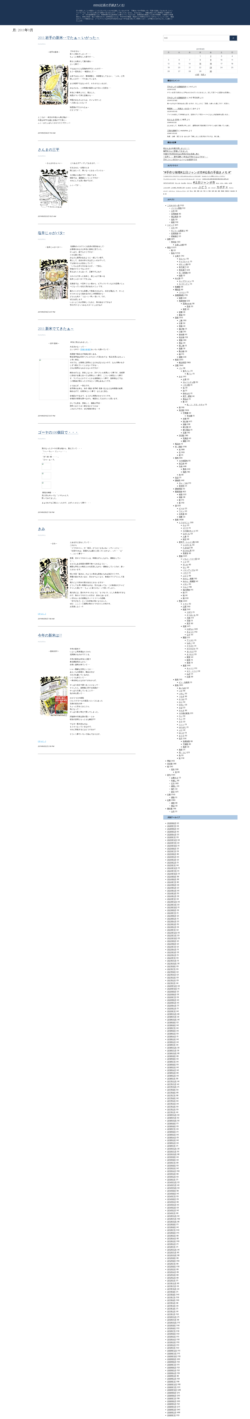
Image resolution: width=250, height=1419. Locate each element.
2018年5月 (171, 1067)
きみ (41, 528)
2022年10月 (172, 938)
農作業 (169, 809)
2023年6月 (171, 916)
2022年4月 (171, 949)
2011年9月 (171, 1292)
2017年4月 (171, 1104)
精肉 (177, 458)
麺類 (184, 441)
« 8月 (197, 75)
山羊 (173, 811)
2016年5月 (171, 1135)
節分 (173, 792)
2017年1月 (171, 1112)
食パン (189, 374)
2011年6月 (171, 1300)
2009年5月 (171, 1370)
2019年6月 (171, 1031)
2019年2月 (171, 1042)
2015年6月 (171, 1166)
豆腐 (213, 191)
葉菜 (184, 665)
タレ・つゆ (183, 483)
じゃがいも (187, 545)
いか (180, 691)
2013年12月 (172, 1216)
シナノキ (165, 191)
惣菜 (177, 318)
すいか (185, 565)
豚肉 (184, 469)
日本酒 (181, 514)
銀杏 (216, 191)
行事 (169, 795)
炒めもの (186, 393)
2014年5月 (171, 1202)
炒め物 (181, 334)
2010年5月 (171, 1337)
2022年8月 (171, 944)
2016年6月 (171, 1132)
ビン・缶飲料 (184, 682)
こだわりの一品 (173, 205)
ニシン (181, 724)
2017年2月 (171, 1109)
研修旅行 (174, 236)
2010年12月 (172, 1317)
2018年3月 (171, 1073)
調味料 (177, 480)
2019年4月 (171, 1036)
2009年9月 (171, 1359)
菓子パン (186, 371)
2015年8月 (171, 1160)
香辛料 (181, 486)
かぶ (184, 525)
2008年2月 (171, 1412)
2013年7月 (171, 1230)
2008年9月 (171, 1393)
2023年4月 (171, 921)
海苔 (184, 309)
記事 (169, 800)
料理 (177, 360)
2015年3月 (171, 1174)
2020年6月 (171, 1000)
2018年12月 (172, 1048)
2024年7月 (171, 882)
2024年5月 (171, 888)
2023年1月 (171, 930)
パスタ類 (186, 385)
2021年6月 (171, 972)
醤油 (180, 315)
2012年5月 (171, 1269)
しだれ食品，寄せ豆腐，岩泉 (178, 187)
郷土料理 (182, 362)
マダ (188, 191)
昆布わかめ (187, 304)
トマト (185, 604)
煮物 (180, 340)
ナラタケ (190, 646)
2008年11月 (172, 1387)
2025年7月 (171, 851)
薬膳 (180, 348)
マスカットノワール (181, 191)
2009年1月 (171, 1382)
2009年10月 (172, 1356)
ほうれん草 (187, 550)
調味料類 (178, 489)
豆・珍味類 (183, 273)
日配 (177, 365)
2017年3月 (171, 1107)
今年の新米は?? (50, 635)
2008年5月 (171, 1404)
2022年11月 (172, 935)
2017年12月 (171, 1081)
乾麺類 (177, 287)
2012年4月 (171, 1272)
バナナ (185, 573)
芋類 (188, 621)
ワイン (181, 511)
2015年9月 (171, 1157)
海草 (180, 750)
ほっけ (181, 733)
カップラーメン (185, 281)
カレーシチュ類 (189, 382)
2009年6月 (171, 1367)
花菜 (184, 626)
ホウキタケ (191, 649)
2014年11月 (171, 1185)
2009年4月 (171, 1373)
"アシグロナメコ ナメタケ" (169, 179)
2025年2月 (171, 863)
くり (184, 562)
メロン (185, 584)
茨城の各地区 (85, 349)
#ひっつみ (177, 183)
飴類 (180, 275)
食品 (173, 253)
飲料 (177, 679)
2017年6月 (171, 1098)
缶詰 (177, 478)
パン (180, 368)
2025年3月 (171, 860)
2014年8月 (171, 1194)
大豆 (201, 191)
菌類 (184, 637)
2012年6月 (171, 1266)
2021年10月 (172, 963)
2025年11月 (172, 843)
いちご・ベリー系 (190, 559)
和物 (180, 326)
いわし (181, 693)
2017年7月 (171, 1095)
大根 (188, 618)
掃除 (173, 797)
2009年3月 (171, 1376)
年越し (173, 781)
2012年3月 (171, 1275)
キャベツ (190, 668)
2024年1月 (171, 899)
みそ (180, 376)
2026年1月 (171, 837)
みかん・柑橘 (188, 579)
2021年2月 (171, 980)
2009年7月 (171, 1365)
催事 (169, 239)
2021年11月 (171, 961)
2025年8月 (171, 849)
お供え (226, 183)
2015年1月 (171, 1180)
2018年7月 (171, 1062)
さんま (181, 710)
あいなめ (182, 688)
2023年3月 (171, 924)
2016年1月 (171, 1146)
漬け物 (185, 421)
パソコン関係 (176, 208)
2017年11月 (171, 1084)
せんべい (182, 259)
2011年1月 (171, 1314)
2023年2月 (171, 927)
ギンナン (231, 187)
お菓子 (177, 256)
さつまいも (191, 615)
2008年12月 (172, 1384)
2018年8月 (171, 1059)
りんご (185, 587)
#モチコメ (189, 183)
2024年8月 (171, 879)
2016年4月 (171, 1137)
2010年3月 (171, 1342)
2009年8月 (171, 1362)
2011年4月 (171, 1306)
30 (211, 71)
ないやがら (194, 187)
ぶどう (202, 187)
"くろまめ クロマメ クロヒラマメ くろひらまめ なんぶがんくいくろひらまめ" (182, 176)
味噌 (198, 191)
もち (209, 187)
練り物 (185, 427)
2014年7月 (171, 1196)
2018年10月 (172, 1053)
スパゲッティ (184, 284)
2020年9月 (171, 992)
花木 (173, 769)
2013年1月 (171, 1247)
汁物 (180, 332)
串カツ (191, 191)
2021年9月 (171, 966)
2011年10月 (171, 1289)
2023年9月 (171, 910)
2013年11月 (171, 1219)
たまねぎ (186, 548)
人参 (184, 536)
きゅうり (190, 632)
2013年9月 (171, 1224)
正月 (173, 783)
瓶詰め (177, 444)
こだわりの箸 (166, 187)
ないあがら (188, 187)
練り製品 (186, 430)
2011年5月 (171, 1303)
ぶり (180, 730)
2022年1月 (171, 958)
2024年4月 (171, 891)
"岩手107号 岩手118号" (168, 183)
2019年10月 (172, 1020)
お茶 (184, 379)
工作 (173, 211)
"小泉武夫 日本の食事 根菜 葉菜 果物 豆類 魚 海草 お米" (215, 179)
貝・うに (182, 752)
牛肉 (180, 466)
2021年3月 (171, 977)
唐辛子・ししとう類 (187, 542)
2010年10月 (172, 1323)
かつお (181, 699)
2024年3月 (171, 893)
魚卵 (184, 747)
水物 (184, 419)
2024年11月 (172, 871)
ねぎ (188, 674)
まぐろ (181, 736)
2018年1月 (171, 1079)
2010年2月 (171, 1345)
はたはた (182, 727)
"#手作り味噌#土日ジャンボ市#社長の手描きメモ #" (197, 172)
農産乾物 (178, 492)
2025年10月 (172, 846)
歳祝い (173, 786)
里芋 (188, 623)
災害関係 (174, 233)
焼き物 (181, 337)
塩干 (180, 738)
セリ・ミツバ (192, 671)
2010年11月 (171, 1320)
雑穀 (180, 497)
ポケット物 (183, 264)
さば (180, 708)
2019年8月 (171, 1025)
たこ (180, 719)
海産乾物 (182, 301)
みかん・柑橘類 (189, 581)
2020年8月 (171, 994)
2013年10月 (172, 1222)
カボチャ (222, 187)
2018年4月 (171, 1070)
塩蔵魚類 (186, 741)
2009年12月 (172, 1351)
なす (188, 635)
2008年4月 (171, 1407)
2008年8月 (171, 1396)
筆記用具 (174, 217)
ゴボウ (189, 612)
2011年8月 (171, 1295)
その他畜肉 (183, 461)
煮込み (185, 399)
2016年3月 (171, 1140)
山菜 (184, 606)
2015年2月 (171, 1177)
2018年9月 (171, 1056)
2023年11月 (172, 905)
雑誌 (173, 806)
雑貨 (173, 222)
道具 (173, 219)
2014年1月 (171, 1213)
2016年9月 (171, 1123)
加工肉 (181, 463)
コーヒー (182, 292)
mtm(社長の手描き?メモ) (109, 5)
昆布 (188, 306)
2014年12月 (172, 1182)
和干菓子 (182, 267)
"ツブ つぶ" (198, 179)
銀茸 (188, 660)
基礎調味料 (179, 295)
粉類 (180, 494)
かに (180, 702)
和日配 (181, 410)
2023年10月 (172, 907)
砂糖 (180, 312)
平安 (204, 191)
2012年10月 (172, 1255)
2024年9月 (171, 877)
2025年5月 (171, 857)
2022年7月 (171, 947)
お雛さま (174, 778)
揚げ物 (181, 329)
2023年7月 (171, 913)
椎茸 (188, 657)
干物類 (185, 744)
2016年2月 (171, 1143)
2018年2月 (171, 1076)
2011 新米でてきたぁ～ (56, 328)
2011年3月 (171, 1309)
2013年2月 (171, 1244)
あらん (217, 183)
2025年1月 (171, 865)
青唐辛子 (227, 191)
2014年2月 (171, 1210)
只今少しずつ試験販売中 (177, 87)
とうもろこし (184, 522)
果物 (180, 556)
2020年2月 (171, 1008)
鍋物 (180, 357)
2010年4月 (171, 1339)
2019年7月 (171, 1028)
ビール (181, 508)
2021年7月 (171, 969)
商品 (169, 247)
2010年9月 (171, 1325)
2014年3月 (171, 1208)
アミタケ (190, 640)
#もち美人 (183, 183)
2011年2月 (171, 1311)
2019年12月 (172, 1014)
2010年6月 (171, 1334)
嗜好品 (177, 289)
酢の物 (181, 351)
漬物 (184, 424)
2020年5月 (171, 1003)
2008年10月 (172, 1390)
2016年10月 (172, 1121)
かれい (181, 705)
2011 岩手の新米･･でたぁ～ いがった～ (69, 37)
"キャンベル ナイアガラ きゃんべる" (186, 179)
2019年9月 (171, 1022)
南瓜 (195, 191)
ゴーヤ (185, 528)
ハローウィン (172, 191)
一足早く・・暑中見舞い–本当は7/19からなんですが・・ (185, 157)
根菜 (184, 609)
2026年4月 (171, 834)
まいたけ (190, 651)
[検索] (233, 38)
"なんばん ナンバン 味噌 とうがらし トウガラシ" (213, 176)
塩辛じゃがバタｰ (51, 233)
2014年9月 (171, 1191)
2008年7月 (171, 1398)
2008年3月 (171, 1410)
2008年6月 (171, 1401)
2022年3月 (171, 952)
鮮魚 (177, 685)
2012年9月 (171, 1258)
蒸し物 (181, 346)
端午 (173, 789)
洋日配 (181, 435)
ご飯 (180, 320)
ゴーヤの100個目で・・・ (58, 432)
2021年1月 (171, 983)
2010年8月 (171, 1328)
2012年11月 (171, 1252)
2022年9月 (171, 941)
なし (184, 567)
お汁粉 (230, 183)
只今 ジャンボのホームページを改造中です (180, 160)
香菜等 (185, 553)
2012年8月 (171, 1261)
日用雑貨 (174, 214)
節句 (169, 775)
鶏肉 (184, 472)
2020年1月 (171, 1011)
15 (200, 64)
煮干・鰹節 (187, 396)
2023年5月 (171, 919)
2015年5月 (171, 1168)
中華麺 (185, 413)
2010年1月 (171, 1348)
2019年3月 (171, 1039)
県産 (209, 191)
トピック (170, 225)
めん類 (177, 278)
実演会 (173, 242)
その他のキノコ (189, 531)
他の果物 (186, 590)
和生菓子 (182, 270)
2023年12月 (172, 902)
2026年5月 (171, 832)
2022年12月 (172, 933)
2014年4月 (171, 1205)
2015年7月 (171, 1163)
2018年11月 (171, 1050)
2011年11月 (171, 1286)
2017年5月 (171, 1101)
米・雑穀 (178, 447)
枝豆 (184, 539)
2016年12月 (172, 1115)
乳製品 (185, 438)
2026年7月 (171, 826)
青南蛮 (222, 191)
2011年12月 (171, 1283)
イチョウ (213, 187)
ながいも (186, 534)
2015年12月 (172, 1149)
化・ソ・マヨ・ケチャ (195, 405)
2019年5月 (171, 1034)
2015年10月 (172, 1154)
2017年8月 (171, 1093)
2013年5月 (171, 1236)
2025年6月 (171, 854)
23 (211, 67)
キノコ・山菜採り (178, 231)
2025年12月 (172, 840)
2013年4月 (171, 1238)
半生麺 (189, 416)
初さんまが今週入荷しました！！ (176, 148)
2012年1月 (171, 1280)
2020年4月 (171, 1006)
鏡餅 (219, 191)
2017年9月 (171, 1090)
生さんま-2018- (173, 120)
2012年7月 (171, 1264)
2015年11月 (171, 1151)
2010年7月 (171, 1331)
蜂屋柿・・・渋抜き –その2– (178, 109)
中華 (180, 323)
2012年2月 (171, 1278)
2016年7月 (171, 1129)
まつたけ (190, 654)
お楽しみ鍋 (179, 245)
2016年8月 (171, 1126)
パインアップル (189, 570)
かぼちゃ (190, 629)
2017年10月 (171, 1087)
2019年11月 (171, 1017)
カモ (173, 228)
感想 (173, 803)
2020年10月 (172, 989)
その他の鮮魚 (184, 713)
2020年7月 (171, 997)
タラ (180, 722)
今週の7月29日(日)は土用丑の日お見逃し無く (181, 154)
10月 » (203, 75)
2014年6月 (171, 1199)
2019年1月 (171, 1045)
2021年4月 (171, 975)
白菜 (188, 677)
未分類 (169, 764)
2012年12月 (172, 1250)
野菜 (180, 601)
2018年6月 (171, 1064)
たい (180, 716)
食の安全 (232, 191)
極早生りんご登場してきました (175, 151)
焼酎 (180, 517)
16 (211, 64)
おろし (222, 183)
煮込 (180, 343)
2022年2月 (171, 955)
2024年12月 (172, 868)
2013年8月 (171, 1227)
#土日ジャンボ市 (204, 182)
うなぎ (181, 696)
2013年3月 (171, 1241)
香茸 (188, 663)
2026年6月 (171, 829)
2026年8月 (171, 823)
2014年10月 (172, 1188)
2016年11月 (171, 1118)
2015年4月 (171, 1171)
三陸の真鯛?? (172, 131)
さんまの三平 (48, 149)
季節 (169, 761)
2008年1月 (171, 1415)
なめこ (189, 643)
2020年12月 (172, 986)
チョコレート (184, 261)
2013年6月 (171, 1233)
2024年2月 (171, 896)
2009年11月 (172, 1353)
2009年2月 (171, 1379)
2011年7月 (171, 1297)
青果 (177, 520)
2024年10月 (172, 874)
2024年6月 (171, 885)
